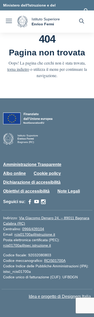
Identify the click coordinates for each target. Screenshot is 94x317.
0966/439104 (33, 229)
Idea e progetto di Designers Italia (60, 296)
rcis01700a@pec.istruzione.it (27, 245)
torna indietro (18, 69)
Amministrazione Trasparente (32, 164)
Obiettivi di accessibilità (26, 191)
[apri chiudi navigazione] (9, 22)
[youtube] (36, 201)
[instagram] (43, 201)
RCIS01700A (55, 260)
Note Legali (68, 191)
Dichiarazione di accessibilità (32, 182)
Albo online (14, 173)
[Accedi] (86, 10)
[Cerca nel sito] (82, 21)
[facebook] (29, 201)
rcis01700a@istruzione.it (34, 234)
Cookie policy (47, 173)
